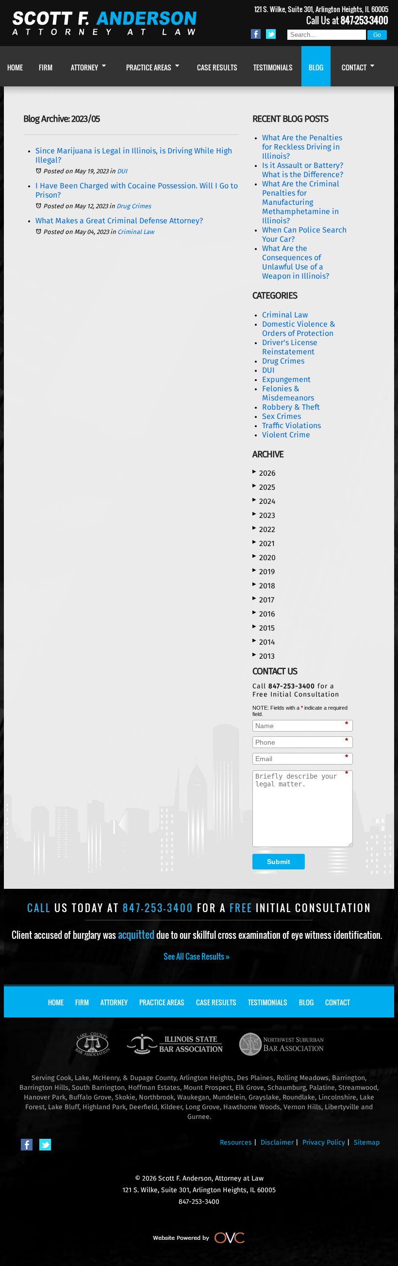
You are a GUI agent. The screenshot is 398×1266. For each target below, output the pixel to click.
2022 (263, 529)
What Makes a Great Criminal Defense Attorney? (119, 221)
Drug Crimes (133, 206)
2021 (263, 543)
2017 (263, 600)
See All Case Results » (197, 956)
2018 (263, 586)
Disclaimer (277, 1142)
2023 (263, 515)
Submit (278, 862)
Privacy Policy (323, 1142)
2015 (263, 628)
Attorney (114, 1002)
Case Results (216, 1002)
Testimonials (267, 1002)
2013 (263, 656)
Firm (82, 1002)
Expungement (286, 379)
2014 (263, 642)
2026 (264, 473)
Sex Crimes (281, 416)
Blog (306, 1002)
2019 (263, 571)
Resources (236, 1142)
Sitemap (367, 1142)
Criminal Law (135, 232)
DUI (122, 171)
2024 (264, 501)
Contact (337, 1002)
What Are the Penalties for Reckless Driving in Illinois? (302, 147)
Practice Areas (161, 1002)
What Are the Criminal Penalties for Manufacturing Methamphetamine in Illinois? (300, 202)
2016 (263, 614)
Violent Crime (286, 435)
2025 (263, 487)
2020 (264, 557)
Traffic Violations (291, 426)
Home (56, 1002)
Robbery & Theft (291, 407)
